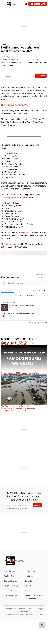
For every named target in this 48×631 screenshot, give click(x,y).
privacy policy (25, 508)
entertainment (22, 232)
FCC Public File (10, 596)
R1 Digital (8, 591)
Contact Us (29, 581)
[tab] (7, 291)
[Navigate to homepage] (13, 4)
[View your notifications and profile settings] (26, 4)
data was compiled (13, 244)
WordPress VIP (22, 614)
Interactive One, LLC (27, 609)
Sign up (43, 274)
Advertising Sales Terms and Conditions (34, 597)
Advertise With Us (11, 586)
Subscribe (37, 505)
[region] (24, 299)
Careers (28, 586)
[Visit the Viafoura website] (42, 323)
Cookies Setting (10, 576)
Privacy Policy (9, 571)
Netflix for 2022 (30, 119)
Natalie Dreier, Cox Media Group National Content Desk (11, 62)
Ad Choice (31, 576)
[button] (24, 45)
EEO (26, 591)
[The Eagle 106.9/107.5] (13, 564)
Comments (5, 76)
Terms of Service (10, 581)
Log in (38, 274)
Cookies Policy (31, 571)
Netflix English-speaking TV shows (20, 196)
